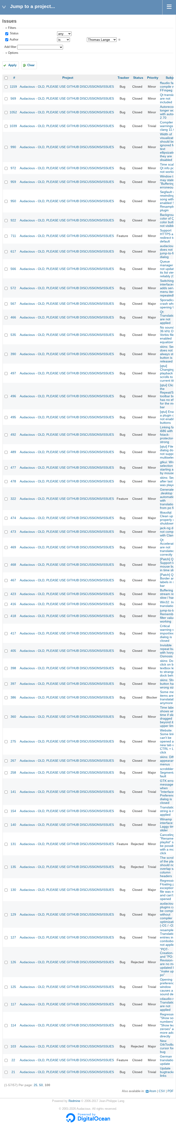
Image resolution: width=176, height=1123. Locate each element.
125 (13, 987)
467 (13, 580)
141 (13, 792)
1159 (13, 86)
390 (13, 354)
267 (13, 760)
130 (13, 890)
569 (13, 98)
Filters (12, 28)
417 (13, 633)
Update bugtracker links (168, 1071)
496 (13, 396)
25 (35, 1085)
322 (13, 498)
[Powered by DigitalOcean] (88, 1121)
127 (13, 937)
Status (14, 33)
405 (13, 651)
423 (13, 594)
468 (13, 564)
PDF (170, 1091)
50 (41, 1085)
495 (13, 417)
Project (67, 77)
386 (13, 697)
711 (13, 236)
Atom (152, 1091)
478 (13, 481)
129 (13, 914)
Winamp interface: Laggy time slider (168, 824)
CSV (162, 1091)
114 (13, 1025)
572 (13, 288)
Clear (31, 65)
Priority (152, 77)
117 (13, 1004)
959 (13, 182)
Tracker (123, 77)
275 (13, 741)
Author (13, 39)
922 (13, 220)
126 (13, 962)
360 (13, 716)
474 (13, 518)
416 (13, 604)
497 (13, 373)
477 (13, 467)
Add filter (10, 47)
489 (13, 452)
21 (13, 1072)
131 (13, 844)
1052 (13, 112)
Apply (12, 65)
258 (13, 772)
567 (13, 303)
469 (13, 547)
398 (13, 668)
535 (13, 335)
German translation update (167, 1060)
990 (13, 147)
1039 (13, 126)
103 (13, 1046)
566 (13, 269)
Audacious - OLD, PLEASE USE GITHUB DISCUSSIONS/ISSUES (67, 86)
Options (13, 52)
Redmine (74, 1101)
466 (13, 317)
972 (13, 168)
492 (13, 434)
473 (13, 531)
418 (13, 616)
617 (13, 251)
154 (13, 811)
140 (13, 825)
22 (13, 1060)
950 (13, 201)
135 (13, 867)
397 (13, 683)
